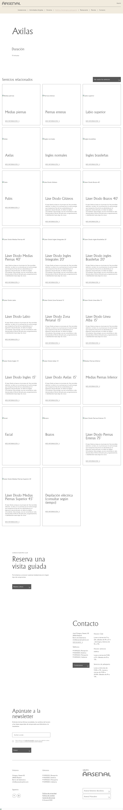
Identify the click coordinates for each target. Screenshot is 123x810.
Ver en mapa (77, 642)
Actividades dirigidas (36, 10)
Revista (93, 10)
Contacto (102, 10)
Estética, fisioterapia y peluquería (66, 10)
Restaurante (84, 10)
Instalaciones (22, 10)
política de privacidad (29, 740)
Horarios (49, 10)
